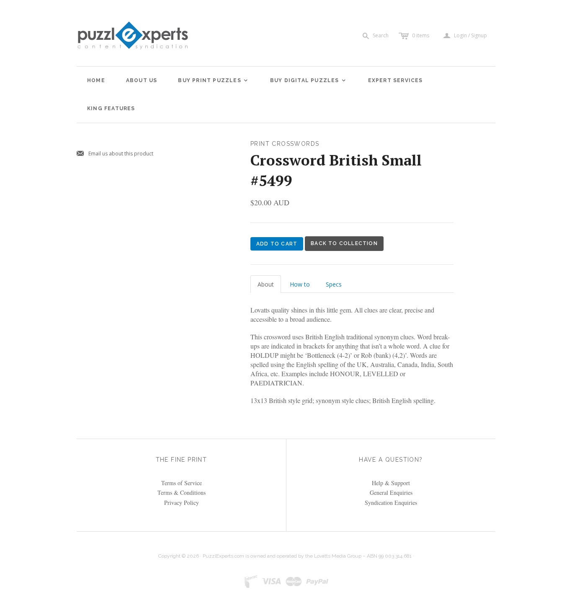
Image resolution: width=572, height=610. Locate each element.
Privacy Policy (181, 503)
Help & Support (391, 483)
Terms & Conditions (181, 492)
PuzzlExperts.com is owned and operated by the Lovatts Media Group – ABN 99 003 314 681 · (308, 556)
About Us (141, 80)
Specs (334, 284)
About (266, 284)
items (420, 35)
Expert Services (395, 80)
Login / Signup (470, 35)
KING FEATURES (111, 108)
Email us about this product (115, 154)
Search (381, 35)
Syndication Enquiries (391, 503)
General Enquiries (391, 492)
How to (300, 284)
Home (96, 80)
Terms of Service (181, 483)
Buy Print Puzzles (213, 80)
